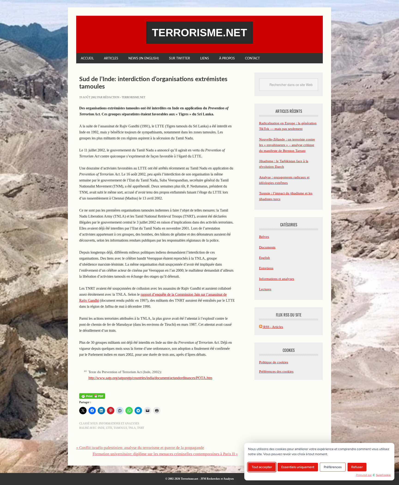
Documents (267, 247)
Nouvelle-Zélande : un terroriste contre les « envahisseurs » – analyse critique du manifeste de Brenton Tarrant (287, 145)
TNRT (140, 428)
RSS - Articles (272, 327)
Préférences (333, 467)
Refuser (357, 467)
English (264, 258)
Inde (101, 428)
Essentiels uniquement (297, 467)
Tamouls (120, 428)
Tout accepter (262, 467)
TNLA (132, 428)
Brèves (264, 237)
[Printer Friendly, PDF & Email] (92, 396)
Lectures (265, 289)
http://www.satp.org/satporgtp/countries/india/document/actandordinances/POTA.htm (150, 378)
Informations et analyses (119, 423)
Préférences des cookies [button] (276, 371)
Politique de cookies (273, 362)
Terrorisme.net (199, 33)
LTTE (109, 428)
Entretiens (266, 268)
